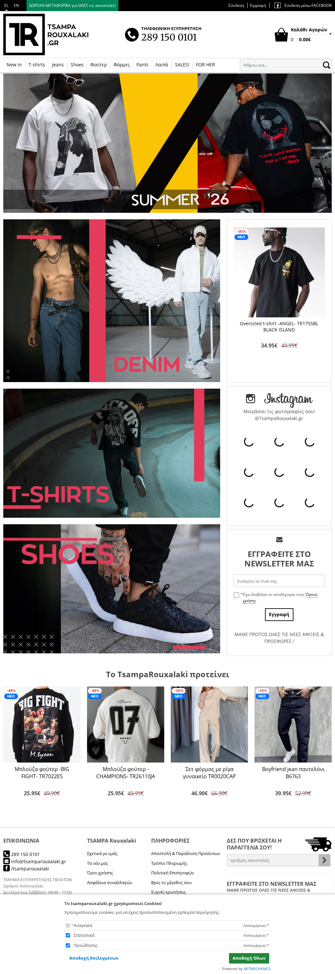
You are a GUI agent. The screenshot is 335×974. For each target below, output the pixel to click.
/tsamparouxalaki (29, 868)
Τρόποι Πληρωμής (169, 863)
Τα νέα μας (97, 863)
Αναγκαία (83, 925)
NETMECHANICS (257, 968)
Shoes (77, 64)
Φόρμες (122, 64)
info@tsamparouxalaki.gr (38, 861)
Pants (142, 64)
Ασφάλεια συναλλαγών (109, 882)
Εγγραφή (258, 5)
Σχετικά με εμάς (102, 853)
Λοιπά (161, 64)
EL (6, 5)
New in (14, 64)
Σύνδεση (236, 5)
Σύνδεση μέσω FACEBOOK (307, 5)
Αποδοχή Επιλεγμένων (93, 958)
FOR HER (205, 64)
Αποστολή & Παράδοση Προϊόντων (185, 853)
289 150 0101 (25, 854)
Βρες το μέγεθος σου (171, 882)
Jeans (58, 64)
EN (16, 5)
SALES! (182, 64)
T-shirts (36, 64)
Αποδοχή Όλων (249, 958)
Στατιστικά (84, 935)
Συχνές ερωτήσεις (168, 892)
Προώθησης (85, 945)
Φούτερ (98, 64)
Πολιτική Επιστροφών (172, 873)
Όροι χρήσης (100, 873)
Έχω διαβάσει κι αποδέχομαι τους (280, 597)
